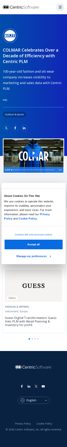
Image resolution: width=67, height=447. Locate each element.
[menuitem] (23, 424)
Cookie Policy (28, 218)
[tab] (29, 339)
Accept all (33, 244)
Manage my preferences (31, 256)
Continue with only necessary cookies (33, 234)
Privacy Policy (23, 423)
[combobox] (38, 400)
